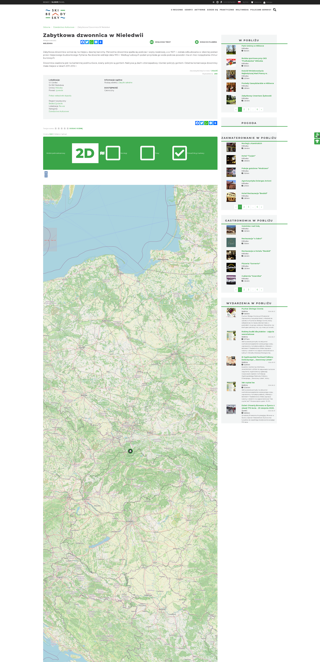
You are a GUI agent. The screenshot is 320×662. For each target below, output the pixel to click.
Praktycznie (227, 10)
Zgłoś (214, 71)
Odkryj (189, 10)
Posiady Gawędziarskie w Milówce (258, 83)
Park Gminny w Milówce (253, 46)
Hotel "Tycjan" (249, 156)
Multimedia (242, 10)
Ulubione (257, 2)
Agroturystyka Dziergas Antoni (256, 181)
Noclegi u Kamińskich (252, 143)
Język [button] (245, 2)
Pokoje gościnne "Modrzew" (255, 168)
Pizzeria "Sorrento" (251, 263)
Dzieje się (212, 10)
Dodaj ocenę (76, 128)
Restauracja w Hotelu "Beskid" (256, 251)
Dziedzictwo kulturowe (59, 111)
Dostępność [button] (229, 2)
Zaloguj (269, 2)
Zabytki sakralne (125, 82)
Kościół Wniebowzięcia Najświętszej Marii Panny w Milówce (254, 73)
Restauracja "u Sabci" (252, 238)
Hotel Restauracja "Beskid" (254, 193)
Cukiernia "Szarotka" (252, 276)
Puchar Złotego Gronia (252, 309)
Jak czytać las (248, 382)
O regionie (177, 10)
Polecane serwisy (260, 10)
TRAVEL (58, 2)
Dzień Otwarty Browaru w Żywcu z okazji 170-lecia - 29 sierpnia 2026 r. (258, 408)
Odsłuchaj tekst (163, 42)
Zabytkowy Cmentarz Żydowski (257, 96)
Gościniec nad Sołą (251, 226)
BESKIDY (46, 2)
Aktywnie (199, 10)
